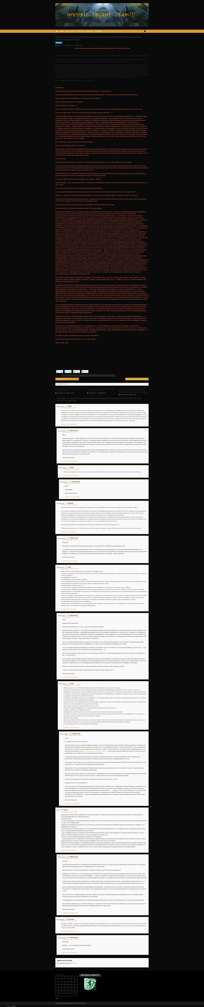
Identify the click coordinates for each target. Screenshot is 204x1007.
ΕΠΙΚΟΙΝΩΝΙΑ (99, 31)
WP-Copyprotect (13, 1006)
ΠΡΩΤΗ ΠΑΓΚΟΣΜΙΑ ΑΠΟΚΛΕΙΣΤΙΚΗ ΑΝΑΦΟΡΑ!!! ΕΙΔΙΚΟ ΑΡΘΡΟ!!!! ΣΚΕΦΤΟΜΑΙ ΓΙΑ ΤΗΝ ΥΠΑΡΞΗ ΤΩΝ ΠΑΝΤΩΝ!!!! (88, 375)
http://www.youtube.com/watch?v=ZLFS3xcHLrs (95, 751)
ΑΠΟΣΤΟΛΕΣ (80, 31)
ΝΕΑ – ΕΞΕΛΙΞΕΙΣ (70, 31)
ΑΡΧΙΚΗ (62, 31)
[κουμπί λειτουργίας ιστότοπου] (144, 31)
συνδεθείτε (74, 963)
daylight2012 (102, 393)
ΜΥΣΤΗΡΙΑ (58, 42)
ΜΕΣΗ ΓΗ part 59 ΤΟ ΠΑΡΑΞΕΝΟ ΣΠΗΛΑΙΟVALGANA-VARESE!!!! (138, 379)
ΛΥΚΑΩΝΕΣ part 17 (62, 379)
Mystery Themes (81, 1003)
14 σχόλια (80, 45)
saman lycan (71, 45)
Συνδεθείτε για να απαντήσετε (69, 424)
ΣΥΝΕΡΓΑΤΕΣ (89, 31)
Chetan (8, 1006)
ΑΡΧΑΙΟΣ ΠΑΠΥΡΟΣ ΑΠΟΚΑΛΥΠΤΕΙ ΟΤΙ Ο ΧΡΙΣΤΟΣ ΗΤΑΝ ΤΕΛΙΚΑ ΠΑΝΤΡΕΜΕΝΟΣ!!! (70, 389)
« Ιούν (56, 998)
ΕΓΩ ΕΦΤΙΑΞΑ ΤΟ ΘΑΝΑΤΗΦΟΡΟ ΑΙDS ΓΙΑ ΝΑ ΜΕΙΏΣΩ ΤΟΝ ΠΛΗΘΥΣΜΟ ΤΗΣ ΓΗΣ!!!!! (101, 389)
